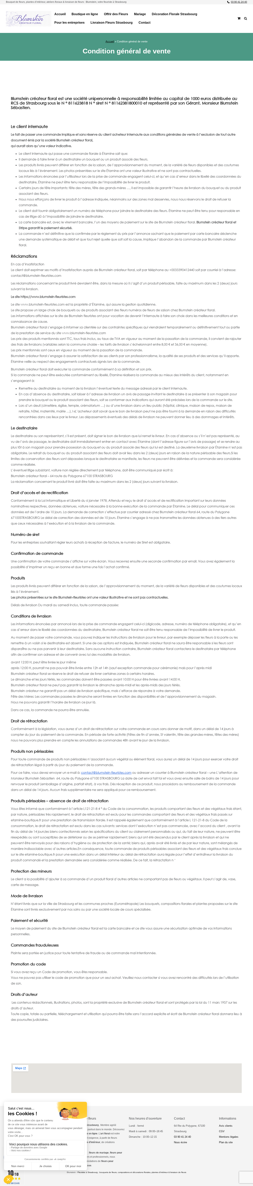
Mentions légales (228, 1136)
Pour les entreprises (69, 22)
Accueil (60, 14)
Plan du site (226, 1142)
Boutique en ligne (85, 14)
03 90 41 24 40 (239, 2)
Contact (144, 22)
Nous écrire (180, 1142)
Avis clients (225, 1125)
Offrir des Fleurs (116, 14)
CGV (222, 1131)
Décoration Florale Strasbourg (174, 14)
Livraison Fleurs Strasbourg (112, 22)
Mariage (140, 14)
